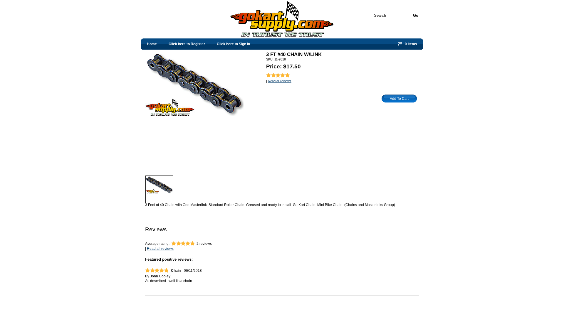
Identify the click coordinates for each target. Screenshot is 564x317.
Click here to (187, 44)
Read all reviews (279, 81)
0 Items (410, 45)
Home (152, 44)
